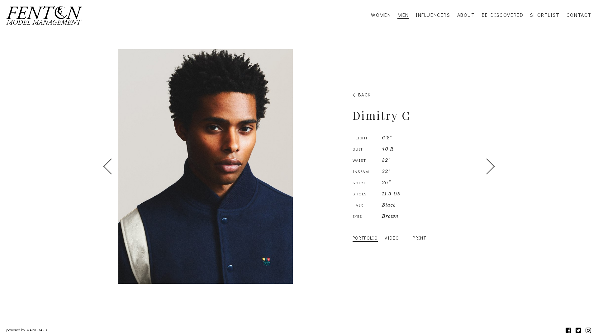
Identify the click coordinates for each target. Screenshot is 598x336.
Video (392, 238)
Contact (579, 15)
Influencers (433, 15)
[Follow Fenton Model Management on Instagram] (588, 330)
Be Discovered (503, 15)
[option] (299, 166)
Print (419, 238)
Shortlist (544, 15)
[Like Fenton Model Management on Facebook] (568, 330)
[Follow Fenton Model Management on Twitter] (578, 330)
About (466, 15)
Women (381, 15)
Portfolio (365, 238)
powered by (26, 329)
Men (403, 15)
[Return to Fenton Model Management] (44, 15)
